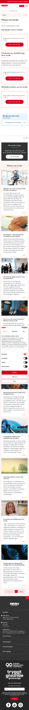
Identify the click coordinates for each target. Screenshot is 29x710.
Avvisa (14, 381)
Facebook (8, 705)
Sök (23, 6)
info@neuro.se (6, 629)
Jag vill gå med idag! (14, 156)
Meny (27, 6)
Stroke (8, 10)
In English (25, 1)
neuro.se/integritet (14, 695)
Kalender (9, 1)
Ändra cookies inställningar (14, 44)
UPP (27, 597)
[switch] (25, 358)
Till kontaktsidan (7, 636)
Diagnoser (3, 10)
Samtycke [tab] (5, 331)
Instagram (20, 705)
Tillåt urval (14, 376)
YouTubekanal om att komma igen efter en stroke (15, 122)
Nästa (21, 591)
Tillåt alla (14, 372)
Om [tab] (24, 331)
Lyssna (20, 1)
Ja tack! (14, 698)
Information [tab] (14, 331)
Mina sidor (15, 1)
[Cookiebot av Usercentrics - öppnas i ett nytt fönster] (21, 328)
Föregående (9, 591)
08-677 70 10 (10, 619)
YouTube (14, 705)
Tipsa (24, 137)
